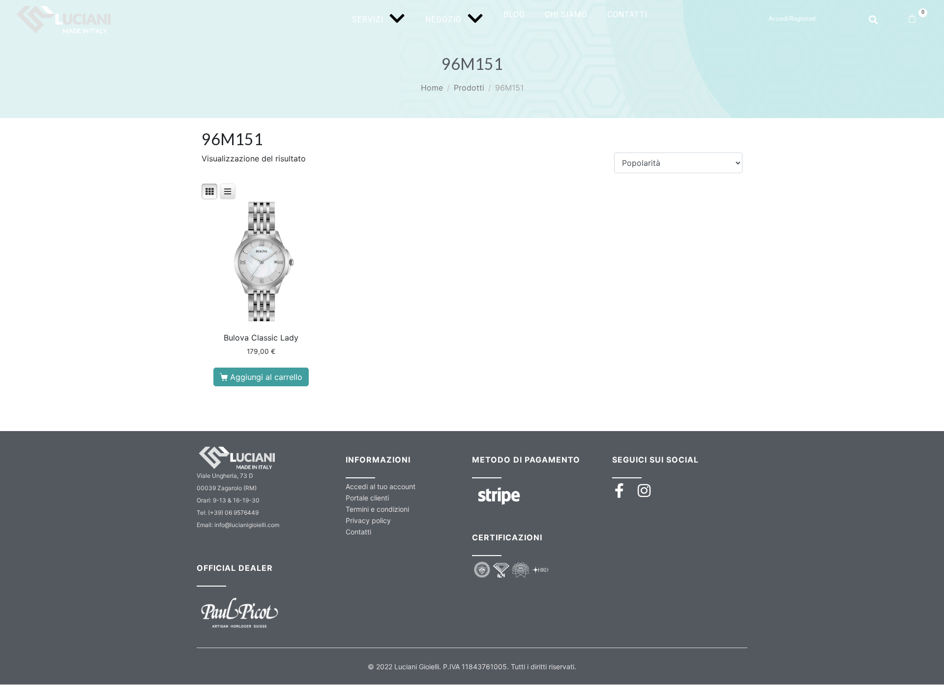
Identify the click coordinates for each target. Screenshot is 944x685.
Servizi (368, 19)
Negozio (443, 19)
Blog (514, 14)
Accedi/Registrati (792, 18)
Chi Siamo (566, 14)
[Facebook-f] (619, 490)
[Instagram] (644, 490)
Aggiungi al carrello (266, 377)
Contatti (627, 14)
